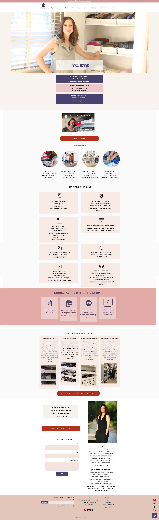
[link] (52, 8)
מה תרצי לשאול (74, 460)
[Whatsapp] (154, 509)
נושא (77, 452)
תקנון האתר (108, 507)
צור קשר (108, 502)
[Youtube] (154, 499)
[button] (79, 1)
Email (76, 444)
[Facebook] (154, 506)
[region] (49, 362)
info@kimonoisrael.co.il (89, 502)
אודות (108, 500)
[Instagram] (154, 503)
